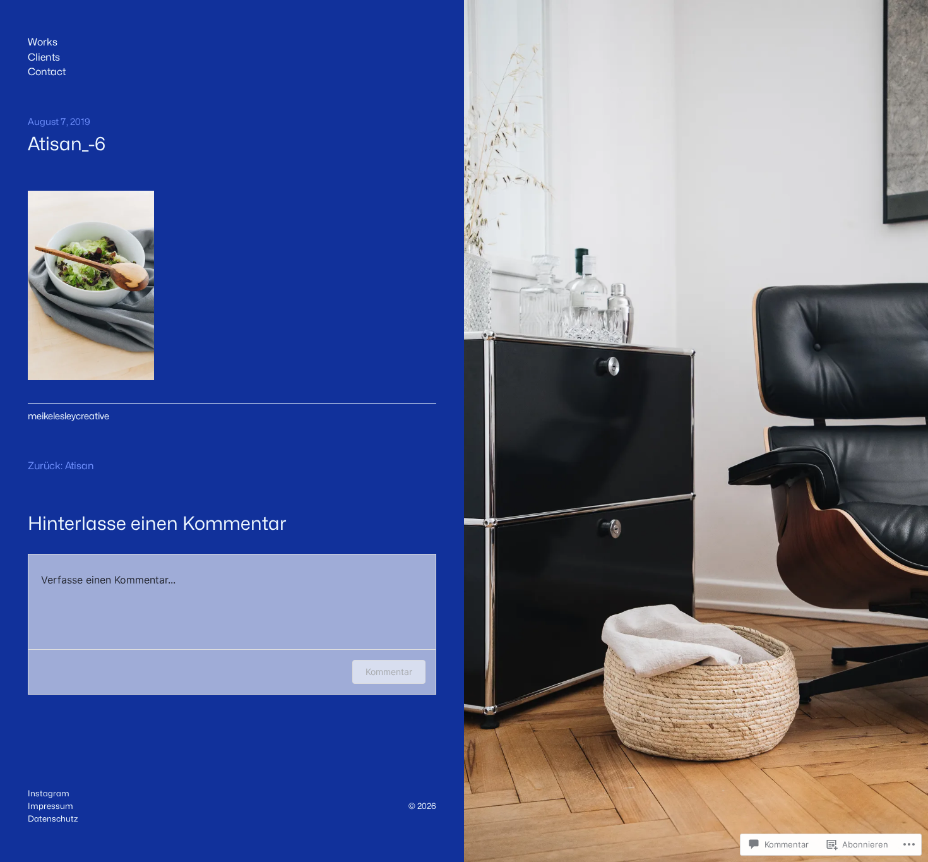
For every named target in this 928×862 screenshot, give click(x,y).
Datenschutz (53, 818)
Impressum (50, 806)
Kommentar (389, 671)
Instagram (48, 793)
